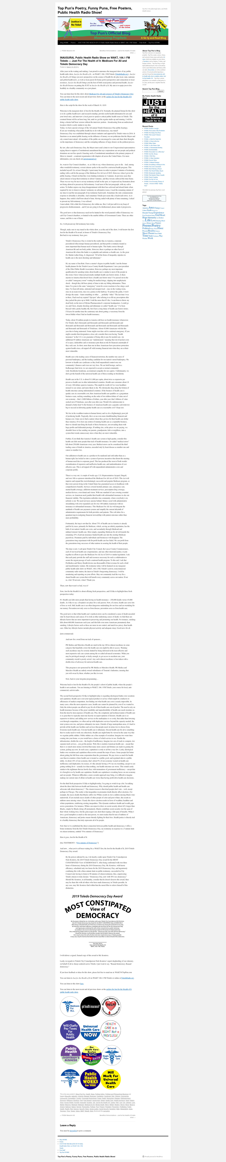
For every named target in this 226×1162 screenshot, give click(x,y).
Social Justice (94, 1109)
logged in (73, 1130)
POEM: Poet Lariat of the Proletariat (154, 130)
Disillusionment (125, 1098)
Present (102, 1107)
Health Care (109, 1100)
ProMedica (123, 1107)
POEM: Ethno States (150, 143)
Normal (79, 1107)
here (81, 983)
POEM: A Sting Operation (151, 158)
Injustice (89, 1102)
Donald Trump (147, 212)
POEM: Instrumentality (150, 149)
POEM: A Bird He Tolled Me (152, 139)
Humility (76, 1102)
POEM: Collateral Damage (151, 162)
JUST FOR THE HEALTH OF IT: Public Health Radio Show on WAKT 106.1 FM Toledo (107, 42)
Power (160, 228)
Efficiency (70, 1100)
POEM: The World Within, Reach (153, 171)
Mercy (107, 1105)
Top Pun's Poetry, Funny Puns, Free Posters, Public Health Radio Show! (95, 10)
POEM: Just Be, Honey (151, 154)
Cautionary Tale (109, 1096)
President (108, 1107)
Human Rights (68, 1102)
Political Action (100, 1094)
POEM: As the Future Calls (152, 145)
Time (68, 1111)
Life (124, 1102)
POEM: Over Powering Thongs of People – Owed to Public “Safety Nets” (154, 183)
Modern (117, 1105)
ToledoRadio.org (121, 74)
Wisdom (144, 238)
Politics (152, 228)
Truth (151, 236)
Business (93, 1096)
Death (104, 1098)
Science (76, 1109)
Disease (117, 1098)
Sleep (87, 1109)
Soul (156, 233)
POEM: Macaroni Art (67, 51)
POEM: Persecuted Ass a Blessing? (154, 152)
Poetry (156, 225)
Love (133, 1102)
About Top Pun (80, 1094)
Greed (103, 1100)
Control (78, 1098)
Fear (81, 1100)
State (118, 1109)
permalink (106, 1111)
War (161, 235)
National (68, 1107)
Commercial (125, 1096)
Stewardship (124, 1109)
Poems (73, 42)
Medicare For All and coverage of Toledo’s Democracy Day (111, 94)
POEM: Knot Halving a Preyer (153, 169)
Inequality (83, 1102)
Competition (72, 1098)
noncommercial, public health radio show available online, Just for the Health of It (154, 76)
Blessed (86, 1096)
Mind (163, 221)
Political (92, 1107)
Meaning (68, 1105)
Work (91, 1111)
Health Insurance (119, 1100)
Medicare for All (90, 1105)
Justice (113, 1102)
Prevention (115, 1107)
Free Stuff (142, 42)
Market (62, 1105)
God (157, 215)
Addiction (74, 1096)
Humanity (152, 217)
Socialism (112, 1109)
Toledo (73, 1111)
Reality (67, 1109)
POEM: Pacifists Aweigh (151, 128)
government (96, 1100)
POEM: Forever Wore (150, 160)
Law (120, 1102)
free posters (151, 70)
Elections (76, 1100)
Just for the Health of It (103, 1102)
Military (112, 1105)
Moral (127, 1105)
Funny (153, 215)
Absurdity (68, 1096)
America (80, 1096)
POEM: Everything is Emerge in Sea (154, 164)
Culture (144, 210)
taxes (130, 1109)
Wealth (87, 1111)
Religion (157, 231)
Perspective (85, 1107)
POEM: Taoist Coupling (151, 177)
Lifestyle (128, 1102)
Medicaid (74, 1105)
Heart (127, 1100)
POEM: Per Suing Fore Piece (152, 133)
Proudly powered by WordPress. (154, 1156)
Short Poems (148, 233)
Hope (62, 1102)
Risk (71, 1109)
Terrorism (63, 1111)
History (132, 1100)
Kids (117, 1102)
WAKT (82, 1111)
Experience (159, 212)
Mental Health (99, 1105)
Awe (151, 207)
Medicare (81, 1105)
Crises (99, 1098)
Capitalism (100, 1096)
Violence (156, 236)
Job (94, 1102)
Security (82, 1109)
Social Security (104, 1109)
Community (63, 1098)
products (146, 61)
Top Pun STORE (154, 42)
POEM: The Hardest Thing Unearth (154, 175)
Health (88, 1094)
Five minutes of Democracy (87, 842)
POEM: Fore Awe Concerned (152, 166)
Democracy (110, 1098)
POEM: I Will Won (149, 156)
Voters (78, 1111)
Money (122, 1105)
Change (157, 208)
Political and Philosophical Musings (116, 1094)
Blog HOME (64, 42)
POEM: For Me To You (151, 179)
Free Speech (87, 1100)
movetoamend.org (90, 159)
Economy (63, 1100)
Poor (97, 1107)
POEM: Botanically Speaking (152, 173)
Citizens (117, 1096)
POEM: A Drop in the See (151, 141)
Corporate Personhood (89, 1098)
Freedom (148, 215)
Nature (73, 1107)
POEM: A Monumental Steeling (153, 147)
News (93, 1094)
